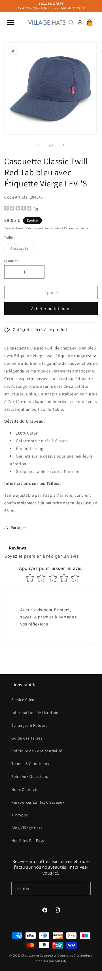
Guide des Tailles (26, 738)
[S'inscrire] (84, 888)
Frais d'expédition (37, 228)
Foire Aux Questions (29, 776)
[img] (17, 209)
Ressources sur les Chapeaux (37, 802)
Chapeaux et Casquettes (39, 955)
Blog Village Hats (26, 827)
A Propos (19, 815)
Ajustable (22, 249)
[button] (10, 22)
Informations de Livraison (35, 712)
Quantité (11, 260)
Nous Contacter (25, 789)
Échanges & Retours (29, 725)
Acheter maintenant (51, 308)
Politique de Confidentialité (36, 750)
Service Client (23, 699)
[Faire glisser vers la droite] (63, 145)
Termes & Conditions (30, 763)
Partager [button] (18, 527)
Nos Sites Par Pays (27, 840)
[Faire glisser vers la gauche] (38, 145)
